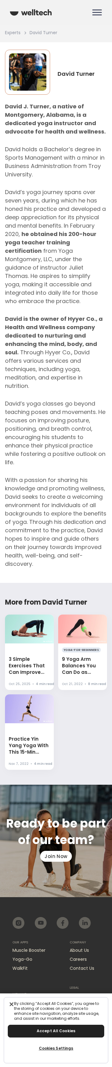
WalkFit (20, 968)
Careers (78, 959)
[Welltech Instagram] (18, 923)
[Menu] (97, 12)
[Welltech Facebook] (63, 923)
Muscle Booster (28, 950)
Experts (13, 33)
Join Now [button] (55, 856)
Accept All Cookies (56, 1030)
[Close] (11, 1004)
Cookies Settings (56, 1048)
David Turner (43, 33)
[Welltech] (31, 12)
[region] (56, 1030)
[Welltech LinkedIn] (85, 923)
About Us (79, 950)
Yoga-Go (22, 959)
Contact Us (82, 968)
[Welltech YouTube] (41, 923)
